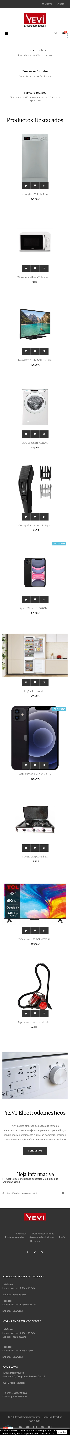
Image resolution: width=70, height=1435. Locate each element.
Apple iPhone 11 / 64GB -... (35, 608)
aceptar (62, 1432)
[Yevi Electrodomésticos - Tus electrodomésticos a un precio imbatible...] (35, 1216)
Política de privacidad (43, 1233)
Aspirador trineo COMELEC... (35, 1022)
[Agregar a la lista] (35, 185)
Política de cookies (14, 1237)
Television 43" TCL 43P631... (35, 939)
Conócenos (35, 1150)
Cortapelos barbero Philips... (35, 525)
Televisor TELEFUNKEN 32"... (35, 359)
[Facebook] (27, 1252)
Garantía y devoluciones (41, 1237)
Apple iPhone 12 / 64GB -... (35, 773)
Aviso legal (21, 1233)
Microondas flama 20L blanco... (35, 277)
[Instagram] (42, 1252)
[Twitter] (35, 1252)
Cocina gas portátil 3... (35, 856)
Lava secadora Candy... (35, 442)
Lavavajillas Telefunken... (35, 194)
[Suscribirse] (63, 1193)
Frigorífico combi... (35, 691)
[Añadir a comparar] (44, 185)
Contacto (35, 1241)
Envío (62, 1237)
